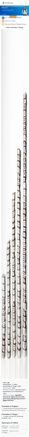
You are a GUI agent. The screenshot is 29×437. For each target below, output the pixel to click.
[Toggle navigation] (26, 3)
